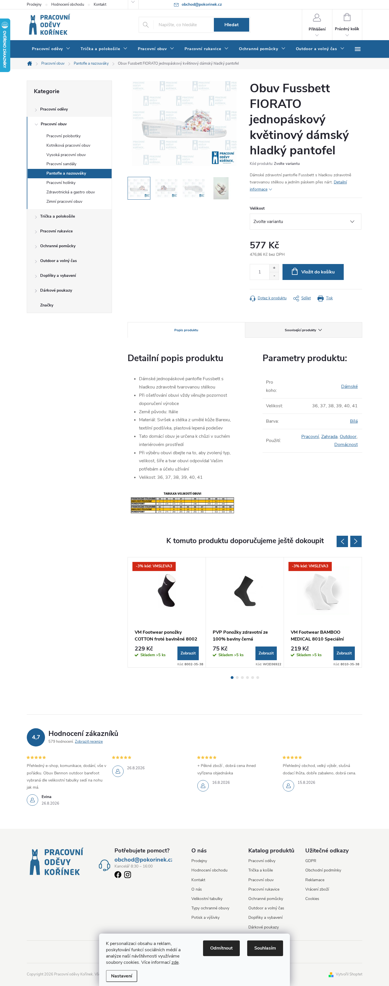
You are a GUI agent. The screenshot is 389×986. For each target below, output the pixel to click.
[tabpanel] (167, 612)
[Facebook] (117, 875)
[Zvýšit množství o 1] (274, 268)
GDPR (310, 861)
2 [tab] (237, 677)
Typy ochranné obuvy (210, 908)
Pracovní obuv (54, 124)
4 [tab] (247, 677)
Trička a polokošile (57, 216)
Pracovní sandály (61, 164)
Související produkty (300, 330)
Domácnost (346, 444)
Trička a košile (260, 870)
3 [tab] (242, 677)
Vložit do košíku (318, 272)
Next (356, 541)
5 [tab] (252, 677)
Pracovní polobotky (63, 136)
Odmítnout (221, 948)
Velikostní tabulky (206, 898)
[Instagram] (127, 875)
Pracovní (310, 436)
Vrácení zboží (317, 889)
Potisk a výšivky (205, 917)
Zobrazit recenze (89, 741)
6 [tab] (257, 677)
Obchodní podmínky (323, 870)
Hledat (231, 25)
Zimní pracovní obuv (64, 201)
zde (175, 962)
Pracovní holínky (60, 182)
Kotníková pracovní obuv (68, 145)
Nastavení (121, 976)
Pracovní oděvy (54, 109)
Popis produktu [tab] (186, 330)
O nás (196, 889)
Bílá (354, 421)
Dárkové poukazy (56, 290)
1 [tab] (232, 677)
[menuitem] (51, 49)
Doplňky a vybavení (58, 275)
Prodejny (34, 4)
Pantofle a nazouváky (66, 173)
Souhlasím (265, 948)
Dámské (349, 386)
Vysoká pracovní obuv (66, 154)
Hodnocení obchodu (67, 4)
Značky (46, 305)
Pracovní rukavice (56, 231)
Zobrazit (188, 653)
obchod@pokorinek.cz (144, 860)
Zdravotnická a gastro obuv (70, 192)
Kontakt (100, 4)
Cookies (312, 898)
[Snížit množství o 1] (274, 276)
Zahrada (329, 436)
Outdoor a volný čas (58, 260)
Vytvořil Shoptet (349, 974)
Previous (342, 541)
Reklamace (314, 880)
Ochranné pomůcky (57, 246)
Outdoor (348, 436)
